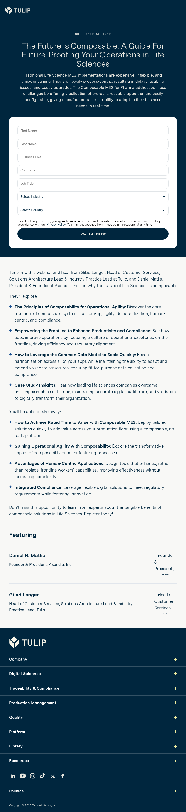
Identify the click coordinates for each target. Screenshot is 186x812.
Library (16, 746)
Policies (16, 790)
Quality (16, 717)
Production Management (32, 702)
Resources (19, 760)
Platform (17, 731)
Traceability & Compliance (34, 688)
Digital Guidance (25, 673)
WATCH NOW (93, 233)
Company (18, 659)
